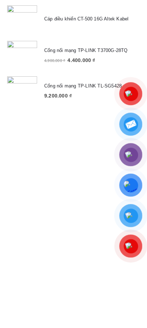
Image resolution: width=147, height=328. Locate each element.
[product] (22, 20)
